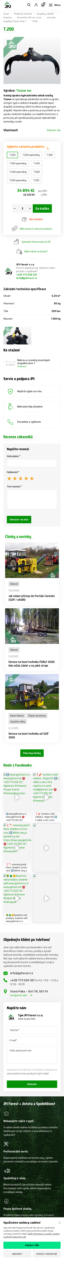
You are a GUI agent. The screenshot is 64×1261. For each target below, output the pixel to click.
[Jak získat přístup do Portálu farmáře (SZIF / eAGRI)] (32, 560)
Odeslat (32, 1084)
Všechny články (32, 753)
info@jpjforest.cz (26, 278)
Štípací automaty (37, 716)
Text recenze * (14, 486)
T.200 (12, 155)
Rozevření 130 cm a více (29, 17)
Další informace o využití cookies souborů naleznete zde (31, 1235)
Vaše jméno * (13, 456)
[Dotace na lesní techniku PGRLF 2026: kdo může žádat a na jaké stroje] (32, 626)
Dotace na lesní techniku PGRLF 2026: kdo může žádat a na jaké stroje (32, 663)
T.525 (36, 180)
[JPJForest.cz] (7, 5)
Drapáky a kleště (45, 14)
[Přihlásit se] (36, 5)
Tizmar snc (23, 90)
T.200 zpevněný (31, 155)
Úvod (6, 14)
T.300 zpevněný (17, 163)
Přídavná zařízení (23, 14)
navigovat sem (18, 995)
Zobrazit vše (54, 130)
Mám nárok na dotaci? (36, 251)
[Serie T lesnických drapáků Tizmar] (17, 336)
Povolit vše (32, 1245)
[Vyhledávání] (29, 5)
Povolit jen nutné (46, 1254)
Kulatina (7, 17)
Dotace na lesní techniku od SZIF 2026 (29, 735)
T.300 (49, 155)
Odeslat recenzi (19, 519)
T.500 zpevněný (17, 180)
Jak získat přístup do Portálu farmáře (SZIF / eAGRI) (32, 598)
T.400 (36, 163)
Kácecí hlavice (17, 716)
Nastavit (17, 1254)
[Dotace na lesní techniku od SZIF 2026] (32, 692)
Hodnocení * (13, 472)
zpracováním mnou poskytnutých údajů (28, 1073)
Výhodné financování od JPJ (36, 242)
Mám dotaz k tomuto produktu (36, 229)
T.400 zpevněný (18, 172)
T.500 (36, 172)
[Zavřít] (59, 1223)
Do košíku (42, 208)
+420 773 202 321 (27, 275)
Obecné (14, 584)
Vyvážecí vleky (17, 722)
